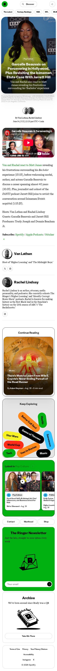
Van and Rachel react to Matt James (22, 165)
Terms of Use (15, 649)
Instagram (27, 660)
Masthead (28, 521)
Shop (46, 521)
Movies (12, 370)
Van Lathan (23, 118)
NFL (46, 12)
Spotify (19, 234)
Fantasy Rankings (24, 12)
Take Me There (28, 636)
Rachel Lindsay (35, 118)
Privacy (25, 649)
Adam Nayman (16, 388)
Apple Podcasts (34, 234)
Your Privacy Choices (39, 649)
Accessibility (28, 654)
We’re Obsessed (13, 506)
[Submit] (49, 584)
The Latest (8, 12)
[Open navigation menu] (52, 4)
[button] (28, 4)
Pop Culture (28, 59)
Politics (52, 495)
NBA (38, 12)
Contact (11, 521)
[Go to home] (5, 4)
